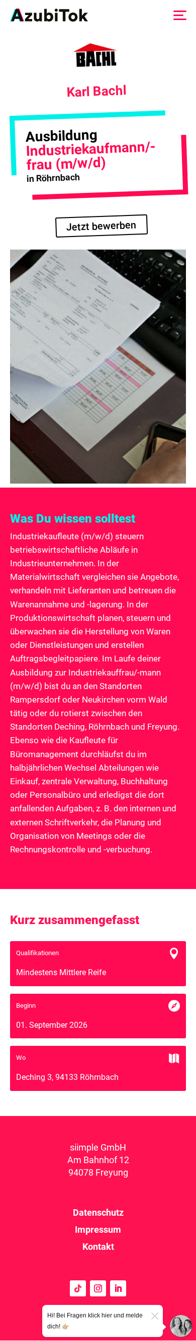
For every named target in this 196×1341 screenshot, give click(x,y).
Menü (179, 15)
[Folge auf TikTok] (78, 1288)
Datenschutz (98, 1212)
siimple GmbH (98, 1147)
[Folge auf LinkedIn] (118, 1288)
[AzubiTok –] (49, 15)
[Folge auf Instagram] (98, 1288)
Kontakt (98, 1246)
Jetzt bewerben (101, 226)
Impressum (98, 1229)
